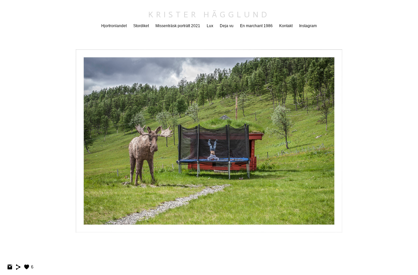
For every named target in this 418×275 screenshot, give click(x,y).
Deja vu (226, 26)
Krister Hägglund (209, 14)
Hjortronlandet (114, 26)
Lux (210, 26)
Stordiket (141, 26)
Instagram (308, 26)
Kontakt (286, 26)
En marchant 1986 (256, 26)
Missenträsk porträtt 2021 (177, 26)
